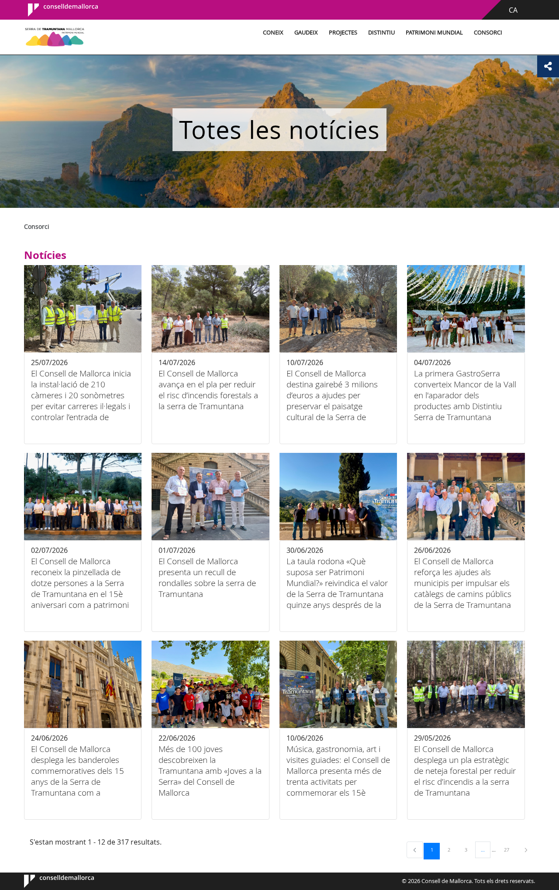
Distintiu (381, 32)
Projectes (343, 32)
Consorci (488, 32)
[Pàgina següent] (526, 850)
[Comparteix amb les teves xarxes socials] (548, 66)
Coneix (273, 32)
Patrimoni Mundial (434, 32)
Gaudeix (306, 32)
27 (510, 849)
